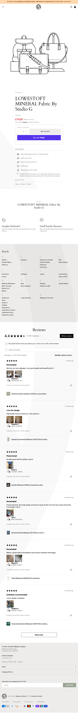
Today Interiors (26, 298)
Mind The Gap (6, 286)
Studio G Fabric (26, 184)
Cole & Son (43, 267)
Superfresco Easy (7, 312)
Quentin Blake (63, 283)
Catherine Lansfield (46, 260)
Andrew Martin (6, 262)
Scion (4, 300)
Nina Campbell (25, 286)
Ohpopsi (42, 283)
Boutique (24, 260)
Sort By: (57, 355)
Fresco (4, 276)
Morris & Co (5, 288)
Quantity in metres (23, 127)
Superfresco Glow (8, 315)
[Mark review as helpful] (71, 385)
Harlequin (24, 274)
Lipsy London (63, 276)
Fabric (17, 184)
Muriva (4, 291)
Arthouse (5, 265)
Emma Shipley (63, 262)
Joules (42, 274)
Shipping (25, 122)
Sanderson (5, 298)
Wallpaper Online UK (46, 298)
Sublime (4, 305)
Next (22, 283)
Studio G (4, 302)
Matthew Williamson (8, 283)
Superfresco (6, 307)
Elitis (60, 260)
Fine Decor (5, 274)
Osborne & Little (45, 286)
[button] (3, 7)
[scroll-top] (74, 711)
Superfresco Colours (8, 310)
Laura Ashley (63, 274)
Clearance (43, 265)
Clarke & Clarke (45, 262)
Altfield (4, 260)
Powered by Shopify (36, 696)
